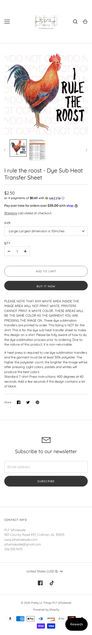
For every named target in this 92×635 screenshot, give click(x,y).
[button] (46, 198)
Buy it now (46, 286)
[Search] (75, 21)
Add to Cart (46, 271)
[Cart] (85, 21)
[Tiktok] (51, 583)
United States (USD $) (42, 571)
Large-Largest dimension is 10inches (37, 231)
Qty (7, 243)
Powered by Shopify (46, 609)
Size (7, 223)
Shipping (10, 213)
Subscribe (45, 481)
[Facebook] (40, 583)
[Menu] (7, 21)
